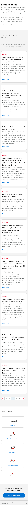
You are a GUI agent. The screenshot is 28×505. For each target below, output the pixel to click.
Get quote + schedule (14, 495)
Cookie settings (4, 503)
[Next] (23, 398)
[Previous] (3, 398)
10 (19, 398)
